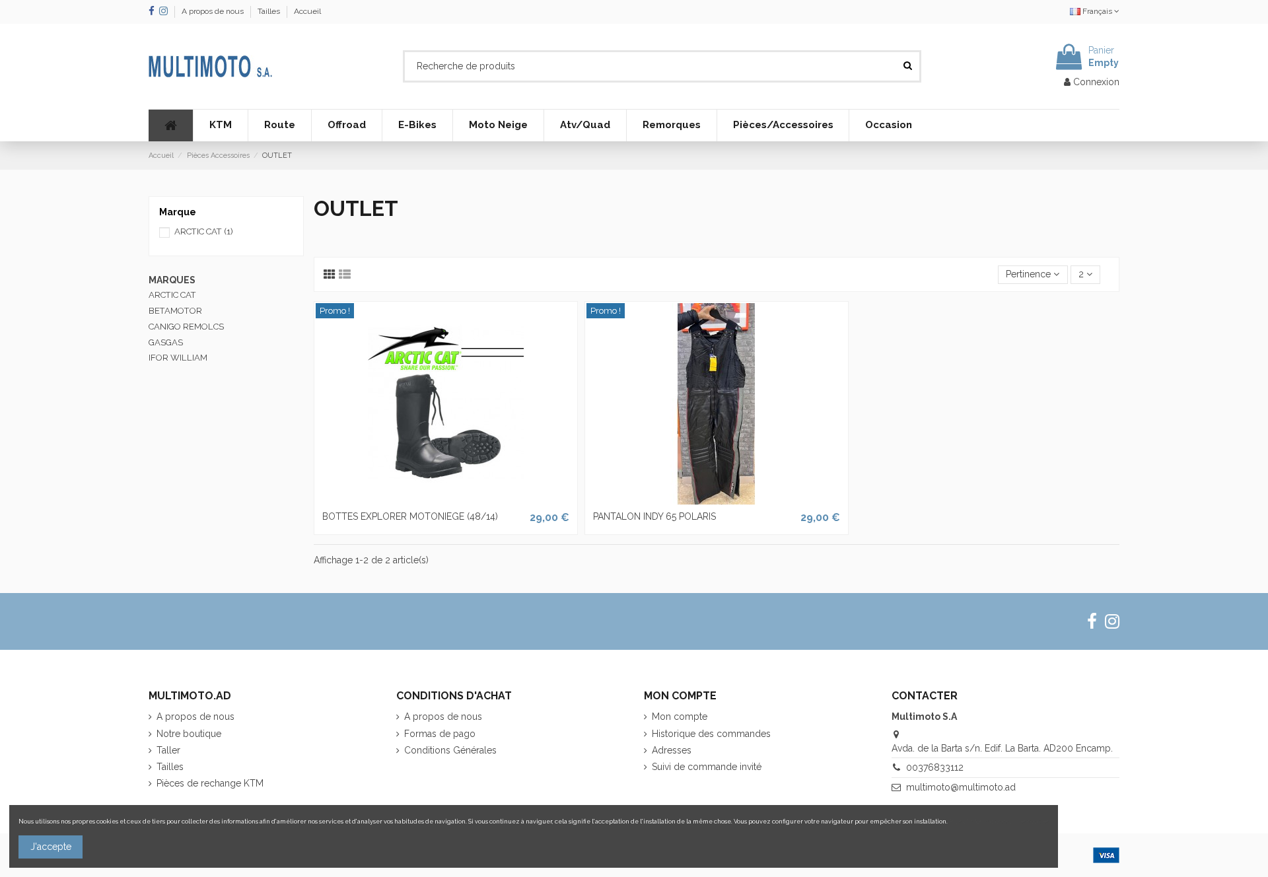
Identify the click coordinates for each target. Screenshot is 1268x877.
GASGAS (166, 342)
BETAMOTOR (175, 311)
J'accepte (50, 846)
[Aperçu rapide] (446, 500)
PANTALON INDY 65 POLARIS (654, 516)
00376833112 (935, 767)
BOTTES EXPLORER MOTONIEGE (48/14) (410, 516)
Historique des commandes (711, 733)
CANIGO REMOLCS (186, 327)
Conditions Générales (450, 750)
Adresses (671, 750)
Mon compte (679, 716)
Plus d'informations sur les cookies (999, 821)
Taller (168, 750)
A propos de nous (214, 11)
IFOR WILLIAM (178, 358)
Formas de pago (440, 733)
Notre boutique (189, 733)
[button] (220, 125)
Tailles (270, 11)
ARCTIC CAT (203, 231)
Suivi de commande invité (706, 766)
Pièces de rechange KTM (210, 783)
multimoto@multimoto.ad (961, 787)
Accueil (307, 11)
